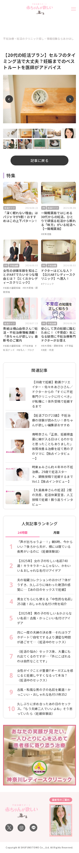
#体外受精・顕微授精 (52, 345)
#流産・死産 (47, 349)
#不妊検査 (28, 345)
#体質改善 (46, 234)
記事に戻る (39, 160)
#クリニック (47, 283)
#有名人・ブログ (25, 349)
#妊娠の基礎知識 (11, 287)
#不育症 (69, 345)
